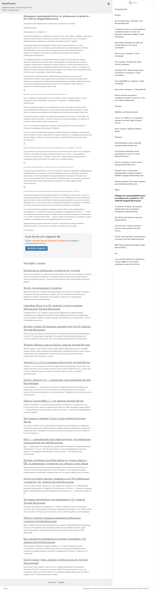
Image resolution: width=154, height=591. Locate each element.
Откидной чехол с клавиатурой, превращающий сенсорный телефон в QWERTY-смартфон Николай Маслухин (129, 173)
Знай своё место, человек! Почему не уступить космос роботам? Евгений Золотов (128, 228)
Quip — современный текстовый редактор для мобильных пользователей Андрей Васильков (57, 440)
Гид (116, 253)
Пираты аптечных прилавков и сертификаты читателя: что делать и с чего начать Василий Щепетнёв (130, 97)
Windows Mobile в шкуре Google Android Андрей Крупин (57, 344)
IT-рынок (118, 106)
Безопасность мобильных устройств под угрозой (52, 270)
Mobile (117, 190)
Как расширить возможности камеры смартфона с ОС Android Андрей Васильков (55, 540)
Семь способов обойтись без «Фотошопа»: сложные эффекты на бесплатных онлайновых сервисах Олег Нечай (130, 261)
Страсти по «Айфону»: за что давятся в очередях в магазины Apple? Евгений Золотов (129, 120)
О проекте (52, 582)
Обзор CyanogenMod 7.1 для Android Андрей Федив (53, 400)
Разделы (61, 582)
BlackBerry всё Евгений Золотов (126, 112)
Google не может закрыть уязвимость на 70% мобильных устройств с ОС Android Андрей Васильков (57, 480)
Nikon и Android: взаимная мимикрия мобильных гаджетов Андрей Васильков (52, 519)
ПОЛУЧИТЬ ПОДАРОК (36, 248)
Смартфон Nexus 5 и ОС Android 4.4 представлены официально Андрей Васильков (53, 307)
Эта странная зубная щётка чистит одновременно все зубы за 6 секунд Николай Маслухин (127, 153)
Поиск (132, 3)
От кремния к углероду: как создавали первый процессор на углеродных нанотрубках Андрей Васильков (128, 209)
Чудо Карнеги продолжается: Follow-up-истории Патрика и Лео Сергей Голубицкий (129, 45)
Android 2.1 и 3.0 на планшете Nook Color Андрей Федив (57, 362)
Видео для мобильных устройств (43, 287)
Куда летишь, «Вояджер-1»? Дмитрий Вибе (130, 89)
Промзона (118, 137)
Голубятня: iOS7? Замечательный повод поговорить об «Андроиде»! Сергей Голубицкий (129, 72)
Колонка (118, 15)
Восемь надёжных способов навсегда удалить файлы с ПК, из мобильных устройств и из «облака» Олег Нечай (56, 461)
